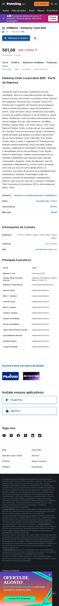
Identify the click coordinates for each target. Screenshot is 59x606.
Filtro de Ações (19, 10)
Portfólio (6, 461)
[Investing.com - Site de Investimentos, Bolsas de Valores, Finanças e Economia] (16, 4)
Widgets (6, 467)
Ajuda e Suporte (39, 461)
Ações (6, 10)
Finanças (52, 62)
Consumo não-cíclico (46, 201)
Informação (6, 69)
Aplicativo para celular (12, 455)
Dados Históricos (41, 69)
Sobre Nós (36, 450)
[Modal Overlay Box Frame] (26, 589)
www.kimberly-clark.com (46, 249)
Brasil (32, 10)
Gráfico (15, 62)
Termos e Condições (10, 571)
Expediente (37, 467)
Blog (4, 450)
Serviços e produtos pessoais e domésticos (35, 195)
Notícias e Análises (33, 62)
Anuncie (35, 455)
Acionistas (26, 69)
